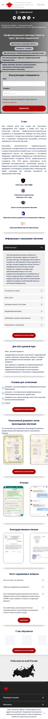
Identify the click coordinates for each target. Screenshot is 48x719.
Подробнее (24, 620)
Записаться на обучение (24, 335)
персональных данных (9, 102)
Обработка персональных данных (24, 717)
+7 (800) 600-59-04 (25, 12)
